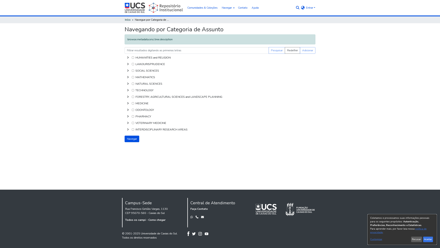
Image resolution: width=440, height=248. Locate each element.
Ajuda (255, 8)
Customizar (376, 239)
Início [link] (128, 20)
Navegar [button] (227, 8)
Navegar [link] (132, 139)
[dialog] (402, 229)
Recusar (416, 239)
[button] (297, 8)
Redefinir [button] (292, 50)
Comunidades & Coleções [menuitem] (202, 8)
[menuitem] (228, 7)
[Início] (154, 8)
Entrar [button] (310, 8)
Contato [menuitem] (243, 8)
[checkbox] (133, 57)
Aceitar (428, 239)
